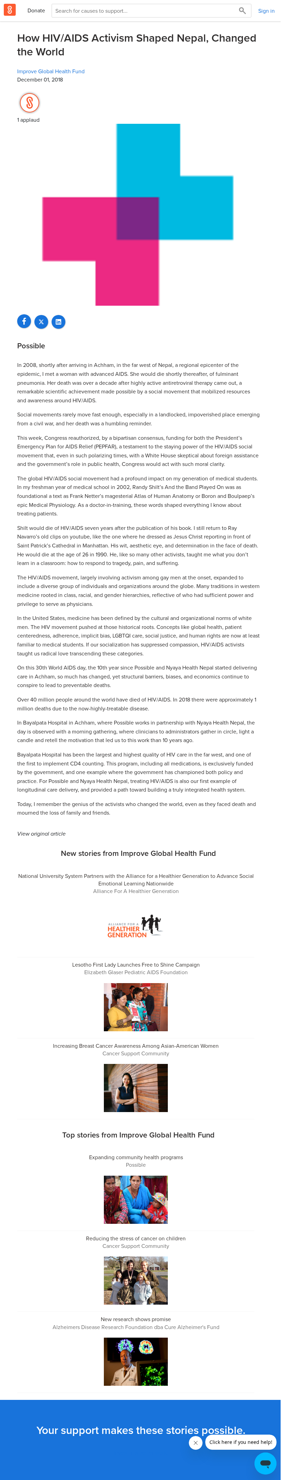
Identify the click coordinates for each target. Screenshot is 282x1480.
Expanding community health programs (136, 1157)
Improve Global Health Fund (51, 71)
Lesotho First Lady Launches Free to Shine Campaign (136, 964)
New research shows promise (136, 1319)
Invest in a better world (141, 1452)
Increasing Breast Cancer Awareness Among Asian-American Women (136, 1045)
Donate (36, 10)
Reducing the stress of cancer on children (136, 1238)
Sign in (266, 10)
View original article (41, 834)
